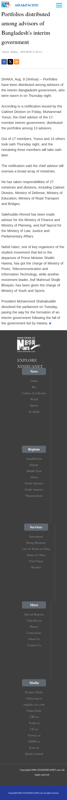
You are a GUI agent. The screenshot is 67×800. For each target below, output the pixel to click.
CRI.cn (34, 717)
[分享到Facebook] (4, 61)
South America (34, 489)
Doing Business (36, 542)
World (34, 399)
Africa (34, 477)
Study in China (36, 555)
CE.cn (34, 729)
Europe (34, 465)
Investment (36, 536)
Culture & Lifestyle (34, 393)
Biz (34, 387)
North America (34, 483)
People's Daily (34, 692)
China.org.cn (34, 698)
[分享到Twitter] (10, 61)
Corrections (34, 633)
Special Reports (34, 614)
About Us (34, 639)
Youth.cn (34, 723)
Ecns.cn (34, 747)
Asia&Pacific (34, 458)
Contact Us (34, 645)
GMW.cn (34, 741)
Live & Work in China (36, 549)
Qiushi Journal (34, 754)
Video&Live (34, 620)
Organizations (34, 495)
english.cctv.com (34, 704)
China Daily (34, 710)
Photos (34, 626)
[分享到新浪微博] (16, 61)
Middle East (34, 471)
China (34, 381)
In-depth (34, 411)
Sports (34, 405)
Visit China (36, 561)
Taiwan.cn (34, 735)
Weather (36, 567)
